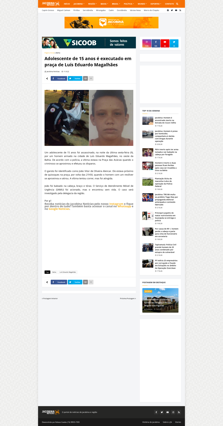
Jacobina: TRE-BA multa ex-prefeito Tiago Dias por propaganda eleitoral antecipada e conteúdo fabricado (166, 199)
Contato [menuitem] (169, 4)
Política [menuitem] (128, 4)
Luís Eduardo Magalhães (68, 272)
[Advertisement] (89, 240)
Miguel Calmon (63, 10)
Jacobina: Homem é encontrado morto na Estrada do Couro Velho (165, 120)
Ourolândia (122, 10)
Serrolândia (88, 10)
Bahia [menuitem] (103, 4)
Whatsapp (124, 206)
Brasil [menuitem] (115, 4)
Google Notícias (59, 209)
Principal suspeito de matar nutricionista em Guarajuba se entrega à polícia (165, 217)
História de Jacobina (151, 422)
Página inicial (49, 53)
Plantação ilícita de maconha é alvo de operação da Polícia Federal (163, 182)
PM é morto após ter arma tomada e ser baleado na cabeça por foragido (166, 152)
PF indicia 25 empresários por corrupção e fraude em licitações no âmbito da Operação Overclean (166, 264)
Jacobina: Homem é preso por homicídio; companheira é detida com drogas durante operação (166, 136)
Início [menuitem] (67, 4)
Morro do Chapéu (151, 10)
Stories (178, 422)
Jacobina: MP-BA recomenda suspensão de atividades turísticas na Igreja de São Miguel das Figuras (159, 301)
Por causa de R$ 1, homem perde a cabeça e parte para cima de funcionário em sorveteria (166, 233)
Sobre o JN (167, 422)
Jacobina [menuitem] (78, 4)
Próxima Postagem (127, 298)
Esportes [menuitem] (155, 4)
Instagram (116, 204)
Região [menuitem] (91, 4)
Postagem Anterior (50, 298)
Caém (111, 10)
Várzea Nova (135, 10)
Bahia (58, 53)
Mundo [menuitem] (141, 4)
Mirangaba (101, 10)
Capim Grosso (48, 10)
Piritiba (76, 10)
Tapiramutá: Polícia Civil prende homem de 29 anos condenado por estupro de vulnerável (165, 248)
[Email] (85, 78)
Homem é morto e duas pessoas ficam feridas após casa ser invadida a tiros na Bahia (166, 167)
